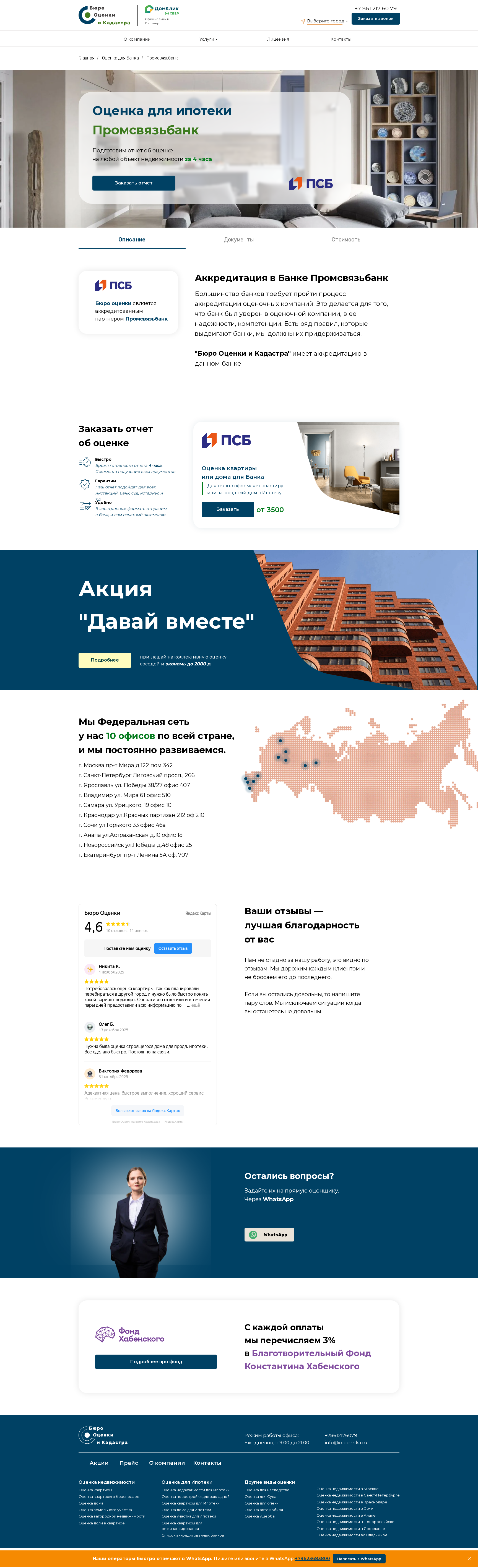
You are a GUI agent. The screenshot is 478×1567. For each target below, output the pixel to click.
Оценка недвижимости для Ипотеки (196, 1490)
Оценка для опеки (262, 1503)
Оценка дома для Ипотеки (186, 1510)
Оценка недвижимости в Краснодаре (351, 1502)
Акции (99, 1463)
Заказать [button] (228, 509)
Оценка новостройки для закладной (196, 1496)
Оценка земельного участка (105, 1510)
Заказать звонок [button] (376, 18)
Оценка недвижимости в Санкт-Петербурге (358, 1495)
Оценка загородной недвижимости (112, 1516)
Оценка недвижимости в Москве (347, 1489)
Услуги (206, 39)
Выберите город (325, 21)
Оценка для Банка (120, 58)
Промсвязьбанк (162, 58)
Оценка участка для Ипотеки (189, 1516)
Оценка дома (91, 1503)
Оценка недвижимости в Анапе (346, 1515)
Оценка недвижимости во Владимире (352, 1535)
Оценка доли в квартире (102, 1523)
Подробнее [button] (105, 660)
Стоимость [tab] (346, 239)
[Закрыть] (469, 1559)
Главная (86, 58)
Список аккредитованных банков (193, 1535)
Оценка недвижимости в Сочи (344, 1508)
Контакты (341, 39)
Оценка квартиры (95, 1490)
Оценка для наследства (267, 1490)
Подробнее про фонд (156, 1361)
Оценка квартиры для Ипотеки (191, 1503)
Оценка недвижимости (107, 1482)
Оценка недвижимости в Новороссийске (355, 1521)
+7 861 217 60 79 (376, 8)
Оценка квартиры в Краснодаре (109, 1496)
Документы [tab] (239, 239)
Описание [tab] (132, 239)
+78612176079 (341, 1435)
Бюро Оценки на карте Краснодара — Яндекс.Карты (147, 1121)
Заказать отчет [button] (134, 183)
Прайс (128, 1463)
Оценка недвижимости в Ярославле (350, 1528)
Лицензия (278, 39)
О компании (137, 39)
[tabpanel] (239, 324)
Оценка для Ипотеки (187, 1482)
